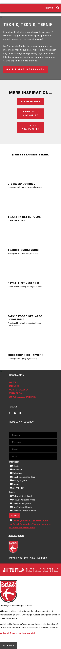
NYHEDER (13, 382)
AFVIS (6, 638)
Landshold (17, 469)
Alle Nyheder (18, 488)
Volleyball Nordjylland (22, 496)
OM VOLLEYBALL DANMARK (22, 397)
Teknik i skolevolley (30, 128)
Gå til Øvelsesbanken (25, 69)
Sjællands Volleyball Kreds (24, 511)
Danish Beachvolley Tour (23, 477)
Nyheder (16, 466)
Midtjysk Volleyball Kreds (23, 500)
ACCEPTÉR (8, 645)
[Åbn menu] (3, 8)
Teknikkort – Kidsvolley (31, 114)
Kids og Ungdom (19, 480)
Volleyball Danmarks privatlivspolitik (17, 633)
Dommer (16, 484)
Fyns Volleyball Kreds (22, 507)
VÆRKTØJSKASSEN (18, 390)
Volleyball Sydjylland (21, 503)
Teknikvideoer (30, 101)
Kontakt (49, 8)
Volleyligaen (17, 473)
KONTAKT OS (15, 393)
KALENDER (14, 386)
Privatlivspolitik (16, 535)
